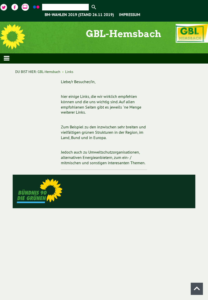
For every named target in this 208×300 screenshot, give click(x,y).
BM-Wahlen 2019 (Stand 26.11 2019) (79, 15)
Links (69, 71)
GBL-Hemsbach (49, 71)
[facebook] (15, 6)
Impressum (129, 15)
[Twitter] (4, 6)
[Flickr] (36, 6)
